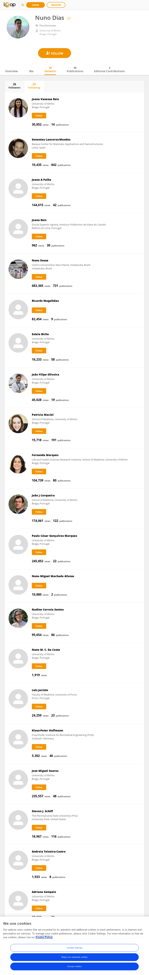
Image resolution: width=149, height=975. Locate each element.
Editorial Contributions (109, 69)
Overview (11, 71)
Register (56, 4)
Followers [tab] (14, 85)
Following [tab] (34, 85)
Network (50, 69)
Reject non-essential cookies (75, 957)
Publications (75, 69)
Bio (31, 71)
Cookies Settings (74, 948)
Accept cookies (74, 966)
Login (35, 4)
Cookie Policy (44, 937)
